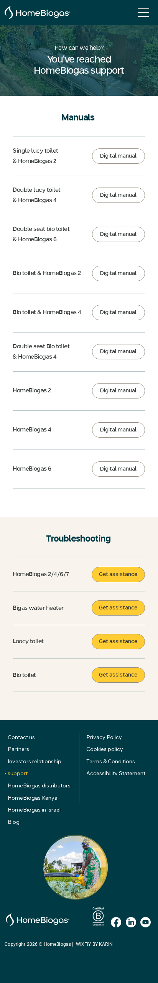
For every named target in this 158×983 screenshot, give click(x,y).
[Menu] (143, 12)
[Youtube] (145, 922)
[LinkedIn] (131, 922)
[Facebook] (116, 922)
